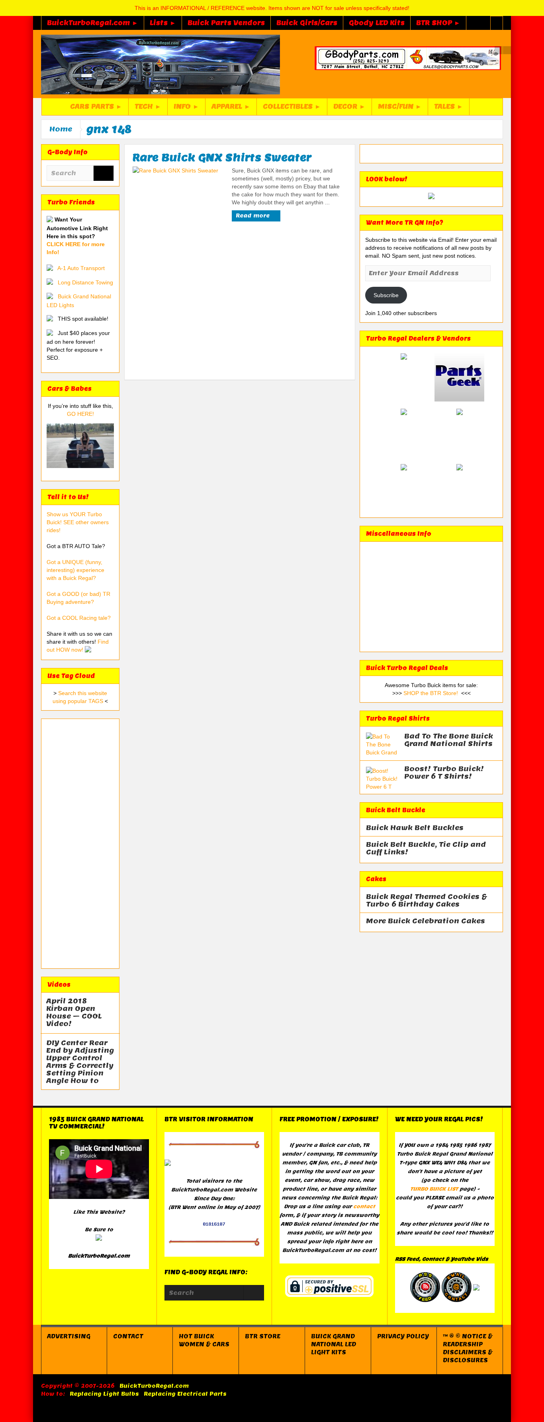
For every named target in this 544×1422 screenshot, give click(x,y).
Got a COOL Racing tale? (79, 618)
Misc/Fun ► (400, 106)
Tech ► (148, 106)
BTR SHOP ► (438, 23)
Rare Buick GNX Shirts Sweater (222, 157)
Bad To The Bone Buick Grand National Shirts (448, 740)
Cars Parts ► (96, 106)
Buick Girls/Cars (306, 23)
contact (364, 1206)
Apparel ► (230, 106)
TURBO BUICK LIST (434, 1189)
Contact (128, 1336)
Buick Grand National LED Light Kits (333, 1344)
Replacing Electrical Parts (185, 1394)
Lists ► (163, 23)
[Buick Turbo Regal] (160, 64)
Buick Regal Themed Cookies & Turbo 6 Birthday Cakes (426, 900)
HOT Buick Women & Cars (204, 1340)
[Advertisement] (80, 843)
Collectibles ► (292, 106)
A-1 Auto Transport (81, 268)
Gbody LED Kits (377, 23)
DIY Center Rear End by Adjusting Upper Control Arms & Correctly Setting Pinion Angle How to (80, 1062)
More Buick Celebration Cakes (425, 921)
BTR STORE (262, 1336)
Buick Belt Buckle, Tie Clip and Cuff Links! (426, 848)
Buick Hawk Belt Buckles (415, 828)
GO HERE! (80, 414)
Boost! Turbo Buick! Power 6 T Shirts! (444, 772)
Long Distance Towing (85, 282)
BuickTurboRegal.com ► (92, 23)
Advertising (68, 1336)
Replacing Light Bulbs (104, 1394)
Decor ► (349, 106)
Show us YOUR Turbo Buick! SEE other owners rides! (78, 522)
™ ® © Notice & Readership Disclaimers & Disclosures (468, 1348)
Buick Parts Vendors (226, 23)
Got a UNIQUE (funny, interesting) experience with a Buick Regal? (75, 570)
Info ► (186, 106)
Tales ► (448, 106)
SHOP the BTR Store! (430, 693)
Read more (253, 215)
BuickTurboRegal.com (154, 1386)
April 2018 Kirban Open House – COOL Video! (74, 1012)
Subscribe (386, 295)
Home (60, 129)
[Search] (103, 173)
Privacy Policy (403, 1336)
